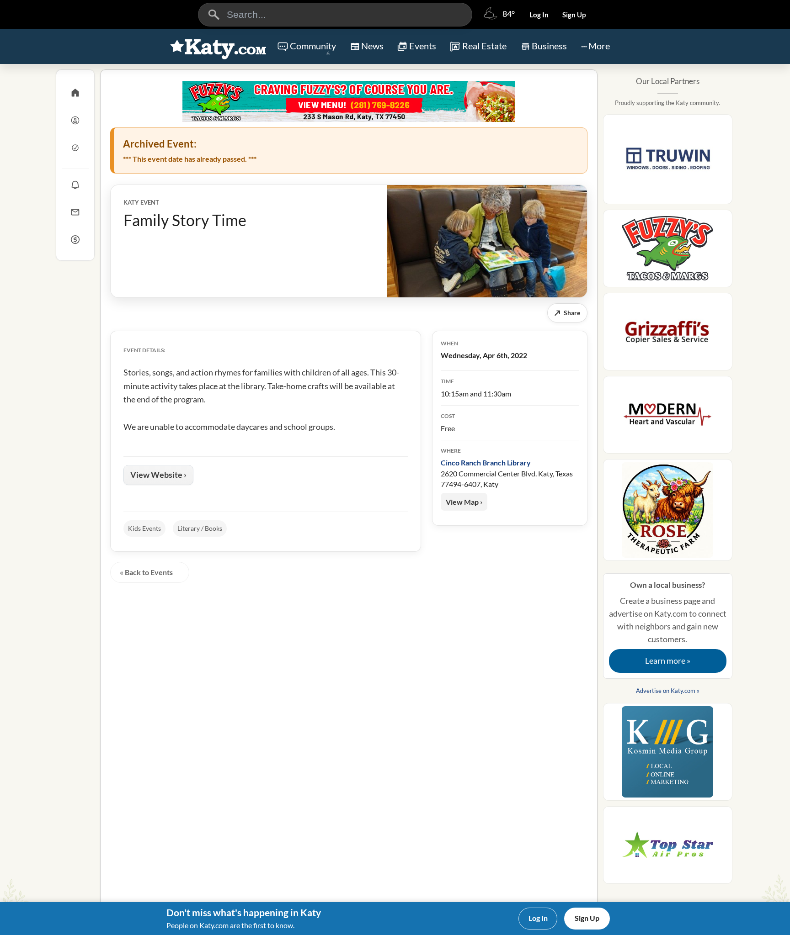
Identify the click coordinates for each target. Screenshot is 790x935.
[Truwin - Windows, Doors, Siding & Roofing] (667, 162)
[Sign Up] (75, 147)
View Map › (464, 501)
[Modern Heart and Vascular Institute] (667, 417)
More (599, 45)
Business (549, 45)
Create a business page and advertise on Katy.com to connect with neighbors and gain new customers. (667, 623)
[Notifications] (75, 184)
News (372, 45)
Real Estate (484, 45)
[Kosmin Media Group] (667, 754)
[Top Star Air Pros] (667, 847)
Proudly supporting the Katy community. (667, 102)
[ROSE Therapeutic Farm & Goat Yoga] (667, 512)
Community (313, 48)
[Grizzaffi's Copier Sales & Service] (667, 334)
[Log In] (75, 120)
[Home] (75, 93)
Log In (539, 15)
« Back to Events (146, 572)
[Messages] (75, 212)
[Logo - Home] (218, 47)
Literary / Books (199, 528)
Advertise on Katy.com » (667, 690)
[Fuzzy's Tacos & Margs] (348, 101)
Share (567, 312)
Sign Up (574, 15)
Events (422, 45)
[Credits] (75, 239)
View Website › (158, 475)
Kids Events (144, 528)
